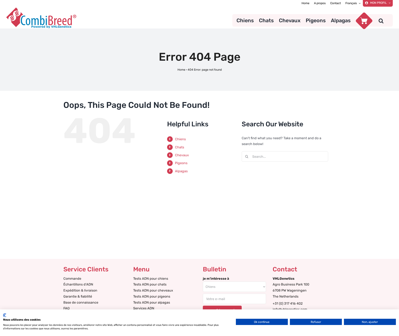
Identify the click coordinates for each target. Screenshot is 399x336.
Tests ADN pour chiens (150, 279)
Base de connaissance (80, 302)
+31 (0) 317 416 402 (288, 303)
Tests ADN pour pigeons (151, 296)
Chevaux (182, 155)
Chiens (180, 139)
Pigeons (181, 163)
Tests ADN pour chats (149, 284)
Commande (72, 279)
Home (181, 69)
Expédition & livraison (80, 290)
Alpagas (181, 171)
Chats (179, 147)
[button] (381, 20)
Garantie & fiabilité (77, 296)
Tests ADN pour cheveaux (153, 290)
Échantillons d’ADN (78, 284)
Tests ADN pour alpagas (151, 302)
